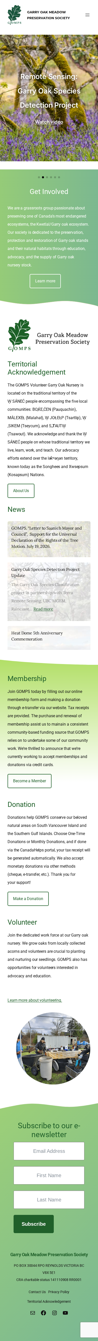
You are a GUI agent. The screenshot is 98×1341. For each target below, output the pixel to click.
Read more (43, 608)
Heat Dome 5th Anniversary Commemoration (37, 636)
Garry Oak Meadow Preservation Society (49, 1254)
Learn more (45, 281)
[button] (39, 177)
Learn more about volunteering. (35, 1000)
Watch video (49, 122)
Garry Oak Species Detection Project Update (45, 572)
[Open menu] (87, 15)
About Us (21, 490)
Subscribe (34, 1224)
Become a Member (29, 781)
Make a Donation (28, 898)
